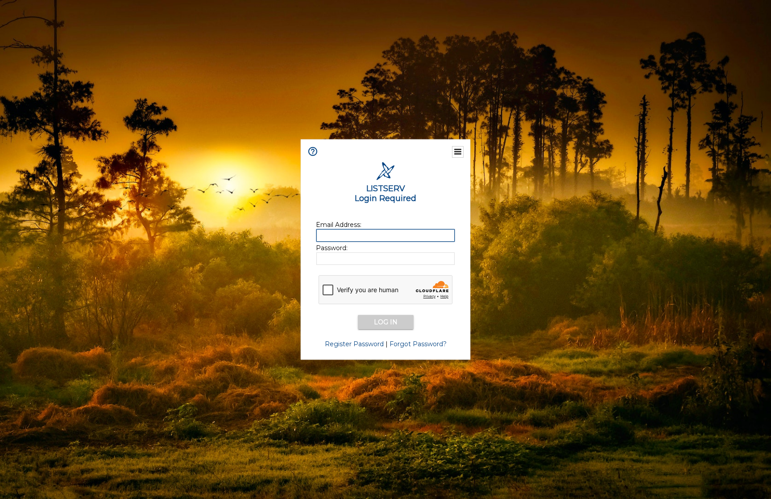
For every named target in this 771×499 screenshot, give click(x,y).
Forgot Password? (418, 344)
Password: (332, 248)
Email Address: (338, 225)
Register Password (354, 344)
